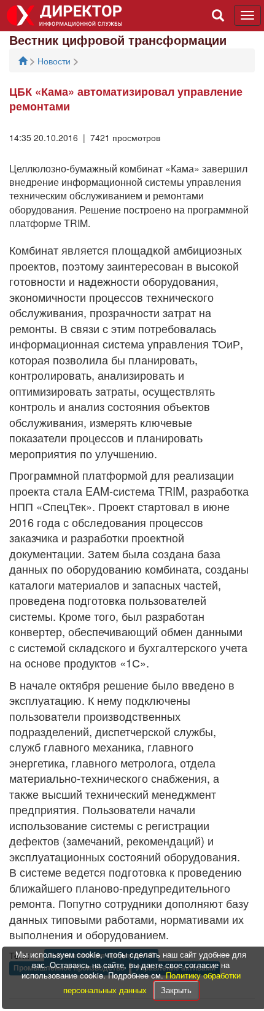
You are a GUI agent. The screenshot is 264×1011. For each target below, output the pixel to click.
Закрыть (176, 990)
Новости (55, 61)
